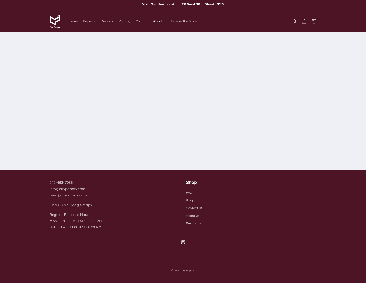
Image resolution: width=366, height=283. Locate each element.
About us (192, 215)
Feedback (193, 223)
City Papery (188, 270)
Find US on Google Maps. (71, 205)
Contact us (194, 208)
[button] (89, 21)
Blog (189, 200)
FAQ (189, 192)
